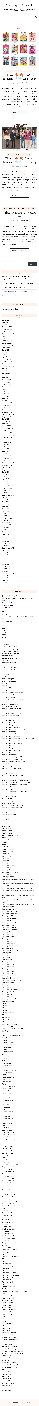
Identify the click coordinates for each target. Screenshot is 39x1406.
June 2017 (5, 502)
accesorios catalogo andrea (12, 642)
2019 (3, 626)
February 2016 (7, 539)
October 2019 (7, 437)
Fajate (4, 1075)
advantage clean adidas (10, 667)
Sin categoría (6, 1323)
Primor (4, 1284)
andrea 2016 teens (8, 690)
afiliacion (5, 672)
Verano (4, 1369)
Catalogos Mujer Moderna (11, 985)
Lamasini (5, 1144)
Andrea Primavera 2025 (10, 296)
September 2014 (8, 573)
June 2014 (5, 578)
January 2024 (7, 343)
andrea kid (6, 826)
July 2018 (5, 472)
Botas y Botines (7, 851)
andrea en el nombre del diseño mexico (16, 784)
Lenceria (5, 1155)
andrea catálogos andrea (11, 736)
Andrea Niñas (7, 831)
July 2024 (5, 338)
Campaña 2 (6, 856)
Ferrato (4, 1084)
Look (4, 1158)
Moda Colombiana (9, 1181)
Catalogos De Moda (19, 5)
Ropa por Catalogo (9, 1310)
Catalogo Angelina (8, 874)
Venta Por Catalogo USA (11, 1365)
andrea (4, 683)
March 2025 (6, 325)
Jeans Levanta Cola (9, 1135)
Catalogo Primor (8, 960)
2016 (3, 612)
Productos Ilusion (8, 1289)
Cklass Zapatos (7, 1022)
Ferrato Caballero (8, 1086)
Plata (4, 1259)
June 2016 (5, 529)
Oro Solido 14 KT (8, 1233)
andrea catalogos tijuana (11, 750)
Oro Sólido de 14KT (9, 1238)
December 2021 (8, 384)
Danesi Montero (8, 1052)
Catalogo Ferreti (8, 932)
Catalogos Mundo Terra (10, 987)
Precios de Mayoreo (9, 1266)
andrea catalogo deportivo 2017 (13, 729)
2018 (3, 623)
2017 (3, 619)
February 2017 (7, 511)
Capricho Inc (6, 861)
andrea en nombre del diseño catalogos (16, 791)
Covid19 (5, 1038)
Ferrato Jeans (7, 1088)
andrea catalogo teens (10, 732)
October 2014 (7, 571)
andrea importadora (9, 814)
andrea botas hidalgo (9, 706)
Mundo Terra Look (8, 1206)
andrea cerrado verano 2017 (12, 755)
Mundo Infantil (7, 1197)
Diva (3, 1054)
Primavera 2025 (7, 1282)
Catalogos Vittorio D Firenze (12, 999)
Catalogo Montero (8, 946)
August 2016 (6, 525)
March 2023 (6, 359)
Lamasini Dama (7, 1148)
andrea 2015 (6, 686)
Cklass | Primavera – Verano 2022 (19, 214)
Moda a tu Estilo (8, 1178)
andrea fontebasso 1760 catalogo (14, 805)
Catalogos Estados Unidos (11, 980)
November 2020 (8, 410)
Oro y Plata (6, 1240)
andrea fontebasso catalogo (12, 808)
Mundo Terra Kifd (8, 1204)
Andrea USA (6, 837)
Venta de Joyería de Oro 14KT (12, 1353)
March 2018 (6, 481)
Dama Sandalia (7, 1047)
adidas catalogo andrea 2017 (12, 653)
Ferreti (4, 1095)
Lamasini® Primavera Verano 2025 (14, 287)
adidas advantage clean (10, 646)
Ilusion (4, 1109)
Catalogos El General (9, 978)
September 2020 (8, 414)
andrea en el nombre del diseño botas (15, 780)
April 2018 (5, 479)
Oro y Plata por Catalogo (11, 1243)
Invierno (5, 1125)
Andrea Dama (7, 766)
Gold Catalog (6, 1105)
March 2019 (6, 453)
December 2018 (8, 460)
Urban (4, 1342)
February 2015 (7, 562)
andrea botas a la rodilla (10, 695)
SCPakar (5, 1319)
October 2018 (7, 465)
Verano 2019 (6, 1374)
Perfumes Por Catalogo (10, 1257)
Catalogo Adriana (8, 865)
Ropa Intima (6, 1307)
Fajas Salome (7, 1072)
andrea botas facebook (10, 702)
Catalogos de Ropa (9, 976)
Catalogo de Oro (8, 909)
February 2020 (7, 428)
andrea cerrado (7, 752)
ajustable (5, 674)
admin (25, 83)
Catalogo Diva (7, 920)
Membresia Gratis (8, 1169)
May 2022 (5, 375)
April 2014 (5, 580)
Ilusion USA (6, 1114)
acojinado (5, 644)
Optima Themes (25, 1402)
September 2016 (8, 523)
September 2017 (8, 495)
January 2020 (7, 430)
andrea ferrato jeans (9, 801)
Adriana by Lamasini (9, 662)
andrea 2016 (6, 688)
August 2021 (6, 389)
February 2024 (7, 341)
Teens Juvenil (7, 1328)
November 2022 (8, 364)
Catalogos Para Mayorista (11, 989)
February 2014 (7, 585)
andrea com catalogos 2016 (12, 757)
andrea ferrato (7, 798)
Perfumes (5, 1254)
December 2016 (8, 516)
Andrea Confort (7, 764)
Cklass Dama (6, 1015)
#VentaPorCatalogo (9, 605)
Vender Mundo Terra (9, 1346)
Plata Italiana (6, 1263)
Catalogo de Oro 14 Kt (10, 911)
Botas (4, 844)
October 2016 (7, 520)
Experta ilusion (7, 1065)
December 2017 (8, 488)
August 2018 (6, 470)
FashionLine (6, 1082)
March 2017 (6, 509)
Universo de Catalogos (10, 1337)
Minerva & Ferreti (8, 1176)
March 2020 (6, 426)
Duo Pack (5, 1059)
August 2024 (6, 336)
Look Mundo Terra (8, 1160)
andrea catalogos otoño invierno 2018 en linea (18, 748)
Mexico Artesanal (8, 1171)
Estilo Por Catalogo (9, 1063)
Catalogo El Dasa (8, 925)
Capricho (5, 858)
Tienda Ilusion (7, 1330)
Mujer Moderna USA (9, 1194)
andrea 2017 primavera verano (13, 692)
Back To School (7, 840)
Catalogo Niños (7, 953)
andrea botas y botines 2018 (12, 713)
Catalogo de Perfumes (10, 913)
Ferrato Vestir (7, 1093)
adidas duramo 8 (8, 656)
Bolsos (4, 842)
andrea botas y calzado (10, 715)
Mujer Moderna (7, 1192)
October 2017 (7, 493)
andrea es (5, 794)
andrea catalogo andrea (10, 725)
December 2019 (8, 433)
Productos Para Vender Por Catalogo (15, 1291)
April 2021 (5, 398)
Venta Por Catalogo (28, 208)
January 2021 (6, 405)
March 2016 (6, 536)
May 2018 (5, 476)
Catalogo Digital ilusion (10, 918)
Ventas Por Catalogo (23, 71)
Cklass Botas (6, 1010)
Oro (3, 1217)
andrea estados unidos (10, 796)
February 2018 (7, 483)
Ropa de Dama (7, 1300)
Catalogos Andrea (8, 971)
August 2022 (6, 368)
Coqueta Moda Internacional (12, 1035)
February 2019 (7, 456)
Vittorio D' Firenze (8, 1383)
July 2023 (5, 350)
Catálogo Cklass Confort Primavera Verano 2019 (19, 888)
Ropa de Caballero (9, 1298)
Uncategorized (13, 208)
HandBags (6, 1107)
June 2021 (5, 394)
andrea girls (6, 810)
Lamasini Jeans (7, 1153)
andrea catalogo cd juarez (11, 727)
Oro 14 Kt (5, 1220)
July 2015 (5, 552)
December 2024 (8, 331)
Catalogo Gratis (7, 934)
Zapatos (5, 1388)
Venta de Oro (7, 1356)
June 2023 (6, 352)
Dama (4, 1040)
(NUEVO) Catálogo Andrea (11, 596)
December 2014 (8, 566)
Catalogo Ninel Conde (10, 950)
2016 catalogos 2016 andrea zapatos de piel (17, 616)
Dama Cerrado (7, 1042)
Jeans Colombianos (9, 1132)
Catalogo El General (9, 927)
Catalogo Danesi (8, 907)
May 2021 (5, 396)
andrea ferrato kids (8, 803)
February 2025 (7, 327)
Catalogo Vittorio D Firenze (11, 966)
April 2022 (5, 378)
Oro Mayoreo (7, 1227)
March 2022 (6, 380)
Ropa (4, 1293)
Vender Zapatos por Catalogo (12, 1351)
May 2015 (5, 557)
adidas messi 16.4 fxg (9, 658)
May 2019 (5, 449)
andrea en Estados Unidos (11, 787)
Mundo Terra (6, 1199)
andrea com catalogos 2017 (12, 759)
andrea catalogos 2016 (10, 734)
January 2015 (6, 564)
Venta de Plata (7, 1358)
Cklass (4, 1003)
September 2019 (8, 440)
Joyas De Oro (7, 1137)
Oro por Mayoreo (8, 1231)
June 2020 (6, 421)
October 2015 (7, 546)
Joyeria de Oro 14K (8, 1139)
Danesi (4, 1049)
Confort (5, 1031)
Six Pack (5, 1326)
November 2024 (8, 334)
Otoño (4, 1245)
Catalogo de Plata (8, 916)
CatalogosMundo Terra (10, 1001)
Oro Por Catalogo (8, 1229)
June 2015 (5, 555)
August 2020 (6, 417)
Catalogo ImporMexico (10, 939)
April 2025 (5, 322)
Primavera (5, 1270)
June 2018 (5, 474)
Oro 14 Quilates (7, 1222)
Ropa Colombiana (8, 1296)
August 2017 (6, 497)
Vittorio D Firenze (8, 1381)
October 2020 (7, 412)
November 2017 (8, 490)
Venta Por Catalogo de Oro (11, 1362)
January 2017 (6, 513)
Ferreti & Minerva (8, 1098)
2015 (3, 610)
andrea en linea (7, 789)
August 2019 (6, 442)
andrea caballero (8, 720)
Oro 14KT (5, 1224)
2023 (13, 71)
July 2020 (5, 419)
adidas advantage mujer (10, 649)
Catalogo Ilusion (8, 937)
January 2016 (6, 541)
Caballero (5, 854)
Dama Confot (7, 1045)
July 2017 (5, 499)
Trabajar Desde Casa (9, 1333)
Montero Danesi (8, 1190)
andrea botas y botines (10, 711)
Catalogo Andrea (8, 867)
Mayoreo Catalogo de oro (11, 1164)
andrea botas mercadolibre (12, 709)
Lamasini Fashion (8, 1151)
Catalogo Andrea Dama (10, 870)
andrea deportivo (8, 773)
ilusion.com (6, 1116)
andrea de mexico (8, 771)
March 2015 (6, 559)
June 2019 (5, 447)
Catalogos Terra (7, 996)
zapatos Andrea (7, 1390)
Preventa (5, 1268)
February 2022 (7, 382)
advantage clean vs (9, 669)
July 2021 (5, 391)
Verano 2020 (6, 1376)
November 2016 (8, 518)
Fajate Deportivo (8, 1077)
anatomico (6, 676)
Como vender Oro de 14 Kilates (13, 1029)
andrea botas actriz (9, 697)
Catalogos (5, 969)
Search (32, 264)
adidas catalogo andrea (10, 651)
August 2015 (6, 550)
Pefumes (5, 1252)
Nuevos (5, 1210)
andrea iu (5, 819)
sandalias (5, 1316)
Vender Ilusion (7, 1344)
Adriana (5, 660)
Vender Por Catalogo (9, 1349)
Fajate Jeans (6, 1079)
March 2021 (6, 401)
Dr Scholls (5, 1056)
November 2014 (8, 569)
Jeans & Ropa (7, 1130)
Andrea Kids (6, 828)
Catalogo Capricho (9, 877)
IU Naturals (6, 1128)
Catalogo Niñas (7, 948)
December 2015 (8, 543)
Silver (4, 1321)
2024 (4, 637)
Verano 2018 (6, 1372)
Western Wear (7, 1385)
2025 (4, 639)
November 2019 (8, 435)
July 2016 (5, 527)
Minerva (5, 1174)
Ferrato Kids (6, 1091)
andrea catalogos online (10, 745)
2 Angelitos (6, 607)
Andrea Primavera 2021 (10, 835)
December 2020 (8, 407)
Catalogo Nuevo (8, 955)
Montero (5, 1185)
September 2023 (8, 348)
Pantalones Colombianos (11, 1250)
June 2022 (6, 373)
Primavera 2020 (7, 1277)
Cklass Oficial (6, 1019)
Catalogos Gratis (8, 983)
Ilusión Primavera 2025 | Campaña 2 (15, 291)
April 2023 (5, 357)
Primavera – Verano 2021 (10, 1275)
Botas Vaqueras (7, 849)
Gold (3, 1102)
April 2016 (5, 534)
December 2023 (8, 345)
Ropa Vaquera (7, 1314)
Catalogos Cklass (8, 973)
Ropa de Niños (7, 1303)
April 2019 (5, 451)
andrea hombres (8, 812)
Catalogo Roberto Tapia (10, 962)
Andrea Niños (7, 833)
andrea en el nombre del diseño (13, 775)
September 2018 (8, 467)
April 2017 (5, 506)
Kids (3, 1141)
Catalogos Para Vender (10, 992)
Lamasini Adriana (8, 1146)
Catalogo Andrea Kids (10, 872)
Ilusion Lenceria (7, 1111)
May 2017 (5, 504)
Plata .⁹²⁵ (5, 1261)
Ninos (4, 1208)
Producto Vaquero (8, 1286)
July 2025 (5, 320)
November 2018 (8, 463)
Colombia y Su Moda (9, 1024)
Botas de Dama (7, 847)
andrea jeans (6, 821)
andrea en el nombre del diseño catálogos (17, 782)
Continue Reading (19, 112)
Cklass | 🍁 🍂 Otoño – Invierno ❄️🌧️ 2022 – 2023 (19, 76)
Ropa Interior (7, 1305)
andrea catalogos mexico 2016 (13, 743)
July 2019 (5, 444)
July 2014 (5, 576)
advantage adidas (8, 665)
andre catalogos (8, 679)
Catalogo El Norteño (9, 930)
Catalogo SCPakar (8, 964)
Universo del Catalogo (10, 1339)
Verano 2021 (6, 1379)
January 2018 (7, 486)
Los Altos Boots (7, 1162)
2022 (9, 71)
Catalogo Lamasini (8, 941)
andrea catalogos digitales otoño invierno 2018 (18, 739)
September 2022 (8, 366)
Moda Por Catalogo (9, 1183)
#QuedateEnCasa (8, 603)
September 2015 (8, 548)
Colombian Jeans (8, 1026)
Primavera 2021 (7, 1280)
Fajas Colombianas (9, 1070)
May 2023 (5, 354)
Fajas (4, 1068)
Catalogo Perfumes (9, 957)
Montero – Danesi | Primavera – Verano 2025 (18, 283)
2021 (3, 630)
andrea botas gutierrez (10, 704)
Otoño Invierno (7, 1247)
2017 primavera (7, 621)
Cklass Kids (6, 1017)
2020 (4, 628)
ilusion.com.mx (7, 1118)
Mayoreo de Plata (8, 1167)
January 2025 (7, 329)
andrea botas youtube (10, 718)
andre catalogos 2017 (9, 681)
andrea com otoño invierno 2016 (13, 762)
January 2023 (7, 361)
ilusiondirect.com (8, 1121)
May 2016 (5, 532)
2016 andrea (6, 614)
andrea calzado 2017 (9, 722)
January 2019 (7, 458)
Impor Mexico (7, 1123)
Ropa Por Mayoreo (9, 1312)
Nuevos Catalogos (8, 1213)
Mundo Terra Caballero (10, 1201)
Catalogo (5, 863)
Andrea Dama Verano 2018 (11, 768)
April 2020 (5, 424)
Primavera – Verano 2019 (11, 1273)
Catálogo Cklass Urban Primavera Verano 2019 (18, 904)
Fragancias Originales (9, 1100)
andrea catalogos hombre (11, 741)
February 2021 (7, 403)
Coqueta (5, 1033)
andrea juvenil (7, 824)
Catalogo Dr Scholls (9, 923)
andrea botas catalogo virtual (12, 699)
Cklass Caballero (8, 1012)
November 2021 (8, 387)
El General (5, 1061)
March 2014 (6, 582)
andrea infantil (7, 817)
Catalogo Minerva (8, 943)
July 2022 (5, 371)
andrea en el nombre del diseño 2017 (15, 778)
